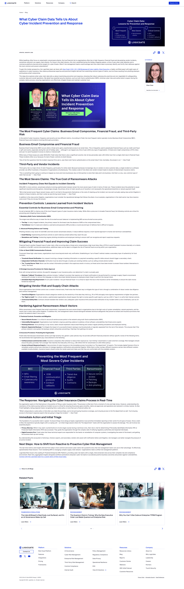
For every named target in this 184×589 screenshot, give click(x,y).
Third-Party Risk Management (74, 562)
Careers (148, 561)
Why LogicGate (151, 554)
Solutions (38, 3)
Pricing (40, 561)
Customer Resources (126, 571)
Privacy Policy (141, 577)
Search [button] (74, 3)
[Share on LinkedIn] (158, 52)
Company (61, 3)
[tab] (91, 529)
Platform (27, 3)
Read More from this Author (152, 90)
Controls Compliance (71, 566)
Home (21, 12)
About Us (149, 551)
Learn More (24, 522)
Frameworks (42, 565)
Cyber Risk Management (72, 555)
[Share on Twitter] (163, 52)
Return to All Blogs (27, 469)
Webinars (123, 565)
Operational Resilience (100, 562)
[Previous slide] (21, 528)
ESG (94, 566)
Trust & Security (151, 568)
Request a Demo (174, 3)
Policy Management (99, 551)
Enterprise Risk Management (74, 558)
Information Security (150, 577)
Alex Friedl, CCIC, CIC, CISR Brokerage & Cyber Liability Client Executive (86, 69)
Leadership (149, 558)
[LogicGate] (10, 3)
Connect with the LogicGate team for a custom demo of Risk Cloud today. (43, 457)
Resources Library (125, 551)
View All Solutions (98, 570)
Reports (122, 558)
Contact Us (26, 551)
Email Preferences (160, 577)
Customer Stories (125, 561)
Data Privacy (97, 558)
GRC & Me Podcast (126, 568)
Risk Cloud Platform (44, 551)
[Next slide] (162, 528)
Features (41, 554)
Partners (148, 565)
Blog (26, 12)
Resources (49, 3)
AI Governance (69, 551)
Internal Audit (69, 570)
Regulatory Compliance (100, 555)
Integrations (42, 558)
